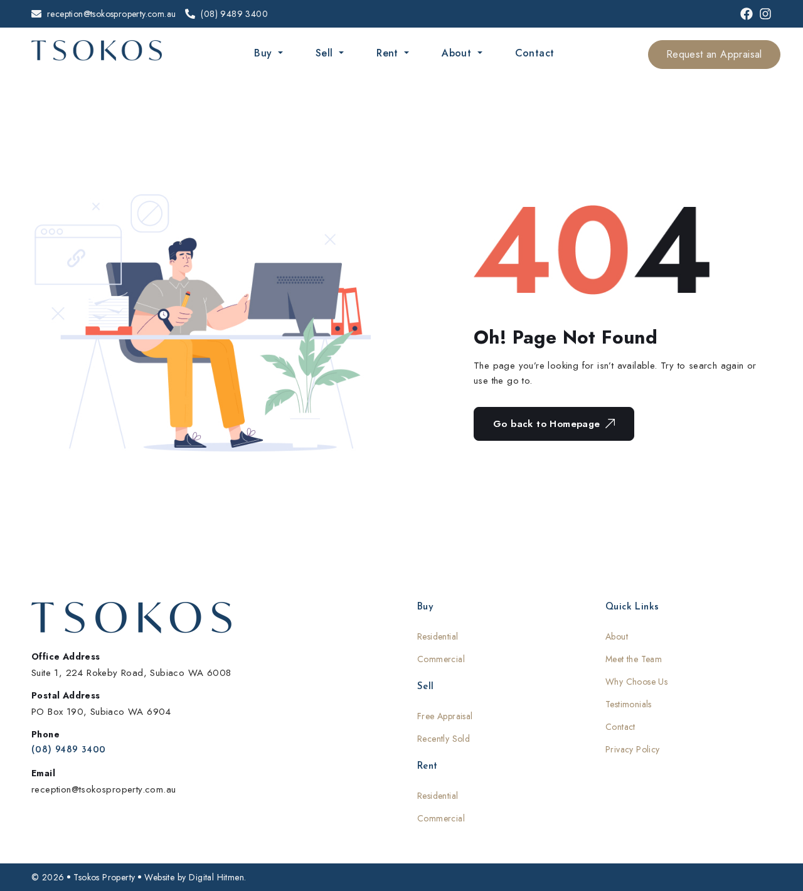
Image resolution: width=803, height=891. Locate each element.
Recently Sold (443, 738)
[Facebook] (746, 14)
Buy (264, 53)
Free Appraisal (445, 716)
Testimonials (628, 704)
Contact (535, 53)
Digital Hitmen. (217, 877)
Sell (326, 53)
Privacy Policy (632, 749)
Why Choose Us (636, 681)
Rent (389, 53)
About (458, 53)
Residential (437, 636)
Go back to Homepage (546, 424)
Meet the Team (633, 659)
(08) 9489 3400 (68, 750)
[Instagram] (765, 14)
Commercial (441, 659)
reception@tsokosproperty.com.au (103, 789)
